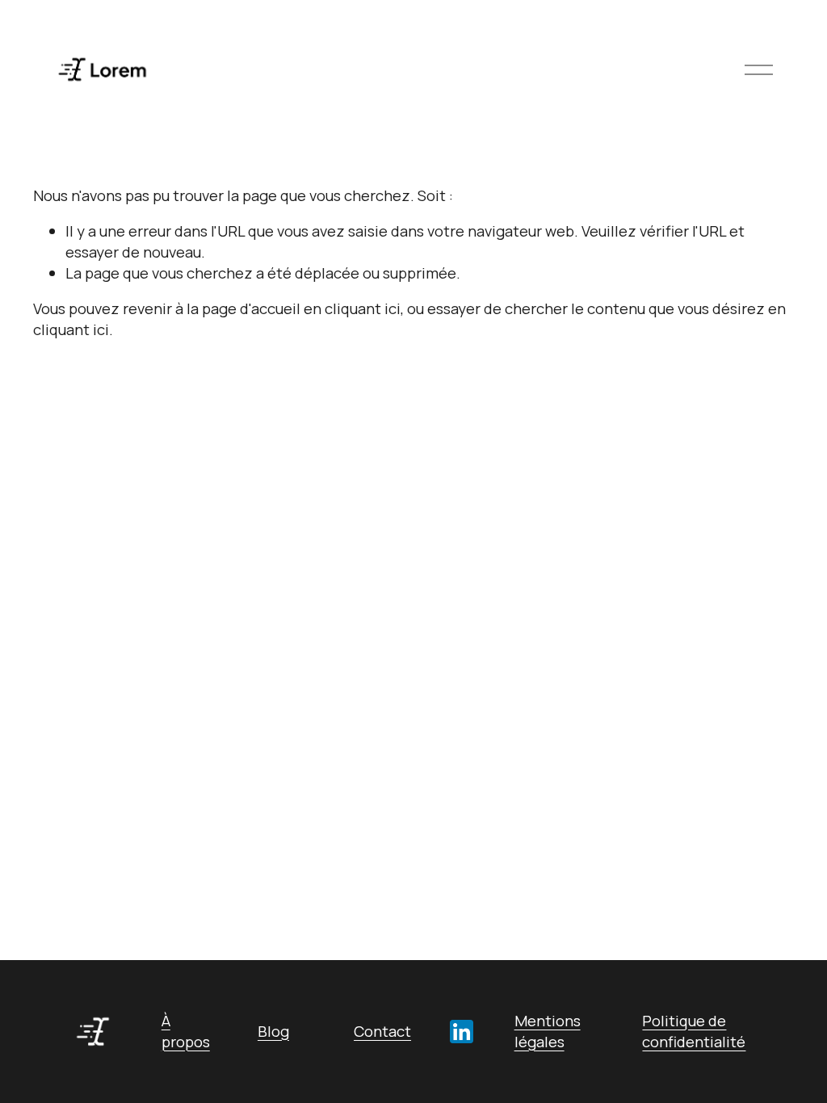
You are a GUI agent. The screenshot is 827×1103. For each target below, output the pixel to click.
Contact (382, 1031)
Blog (273, 1031)
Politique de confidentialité (693, 1031)
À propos (186, 1031)
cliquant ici (363, 308)
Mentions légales (547, 1031)
